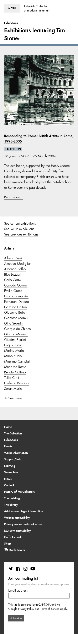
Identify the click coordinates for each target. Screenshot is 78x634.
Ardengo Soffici (15, 269)
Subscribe (16, 618)
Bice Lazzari (12, 274)
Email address (18, 590)
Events (8, 446)
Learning (9, 466)
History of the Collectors (19, 492)
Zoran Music (13, 388)
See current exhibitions (20, 223)
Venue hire (11, 472)
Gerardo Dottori (15, 307)
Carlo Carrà (12, 280)
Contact (9, 485)
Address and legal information (23, 511)
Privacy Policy (26, 609)
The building (12, 498)
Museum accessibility (17, 530)
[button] (12, 8)
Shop (7, 543)
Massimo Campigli (17, 361)
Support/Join (12, 459)
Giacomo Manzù (16, 318)
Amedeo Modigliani (18, 263)
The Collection (13, 433)
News (8, 479)
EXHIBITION (13, 149)
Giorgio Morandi (16, 334)
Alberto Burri (13, 258)
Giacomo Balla (14, 312)
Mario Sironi (13, 356)
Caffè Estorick (13, 537)
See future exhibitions (19, 229)
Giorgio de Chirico (17, 329)
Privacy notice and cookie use (23, 524)
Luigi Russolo (13, 345)
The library (11, 505)
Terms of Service (49, 609)
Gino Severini (13, 323)
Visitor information (16, 453)
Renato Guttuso (15, 372)
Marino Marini (14, 350)
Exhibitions (11, 440)
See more (15, 398)
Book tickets (17, 550)
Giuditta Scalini (15, 339)
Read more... (13, 197)
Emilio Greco (13, 291)
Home (8, 427)
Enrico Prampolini (16, 296)
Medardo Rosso (15, 367)
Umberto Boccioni (16, 383)
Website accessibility (17, 517)
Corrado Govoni (15, 285)
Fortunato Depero (16, 301)
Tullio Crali (11, 378)
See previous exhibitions (21, 234)
